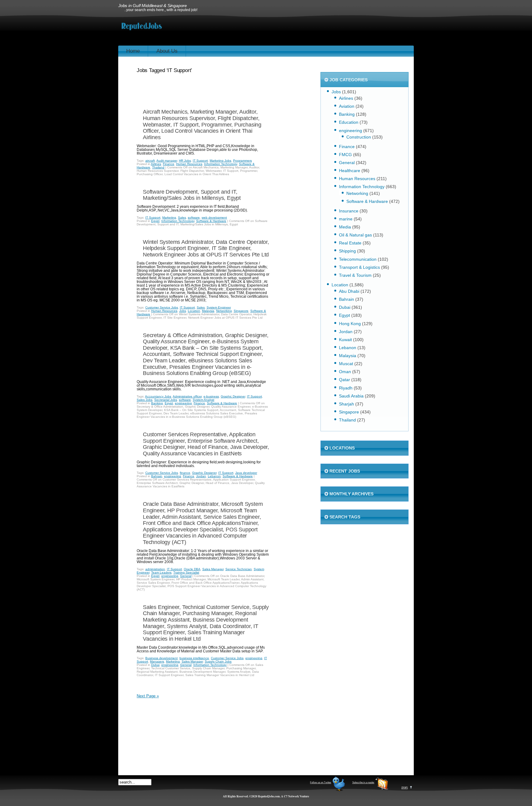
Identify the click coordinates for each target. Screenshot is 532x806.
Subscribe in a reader (363, 782)
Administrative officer (187, 396)
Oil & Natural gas (355, 234)
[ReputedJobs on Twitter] (338, 790)
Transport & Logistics (359, 267)
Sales (182, 217)
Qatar (344, 379)
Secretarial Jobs (165, 399)
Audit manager (166, 160)
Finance (168, 164)
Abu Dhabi (349, 291)
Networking (224, 310)
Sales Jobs (144, 399)
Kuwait (345, 339)
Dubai (155, 665)
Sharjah (346, 403)
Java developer (246, 472)
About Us (167, 51)
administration (155, 569)
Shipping (347, 250)
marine (346, 218)
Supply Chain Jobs (218, 661)
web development (214, 217)
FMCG (345, 154)
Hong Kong (350, 323)
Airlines (156, 164)
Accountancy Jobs (158, 396)
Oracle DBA (192, 569)
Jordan (201, 476)
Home (133, 51)
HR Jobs (185, 160)
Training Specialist (186, 572)
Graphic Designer (233, 396)
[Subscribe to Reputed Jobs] (381, 790)
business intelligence (194, 658)
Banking (157, 403)
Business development (161, 658)
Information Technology (220, 164)
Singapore (241, 310)
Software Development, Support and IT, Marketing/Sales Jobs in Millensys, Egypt (192, 195)
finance (185, 472)
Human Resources (189, 164)
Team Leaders (161, 572)
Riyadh (346, 387)
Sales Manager (213, 569)
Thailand (158, 167)
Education (348, 122)
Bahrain (156, 476)
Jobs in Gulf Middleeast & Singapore (152, 5)
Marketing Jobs (220, 160)
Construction (358, 137)
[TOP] (404, 787)
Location (194, 310)
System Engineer (219, 307)
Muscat (346, 363)
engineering (183, 403)
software (194, 217)
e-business (211, 396)
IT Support (200, 160)
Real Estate (350, 242)
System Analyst (203, 399)
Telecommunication (358, 259)
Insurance (348, 210)
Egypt (155, 221)
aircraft (150, 160)
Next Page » (148, 696)
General (185, 576)
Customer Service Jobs (161, 307)
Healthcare (349, 170)
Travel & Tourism (355, 275)
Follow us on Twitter (320, 782)
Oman (345, 371)
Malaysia (208, 310)
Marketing (169, 217)
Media (345, 226)
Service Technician (238, 569)
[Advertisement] (302, 30)
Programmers (242, 160)
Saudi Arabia (351, 395)
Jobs (182, 310)
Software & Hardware (211, 221)
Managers (157, 661)
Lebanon (214, 476)
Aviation (346, 106)
